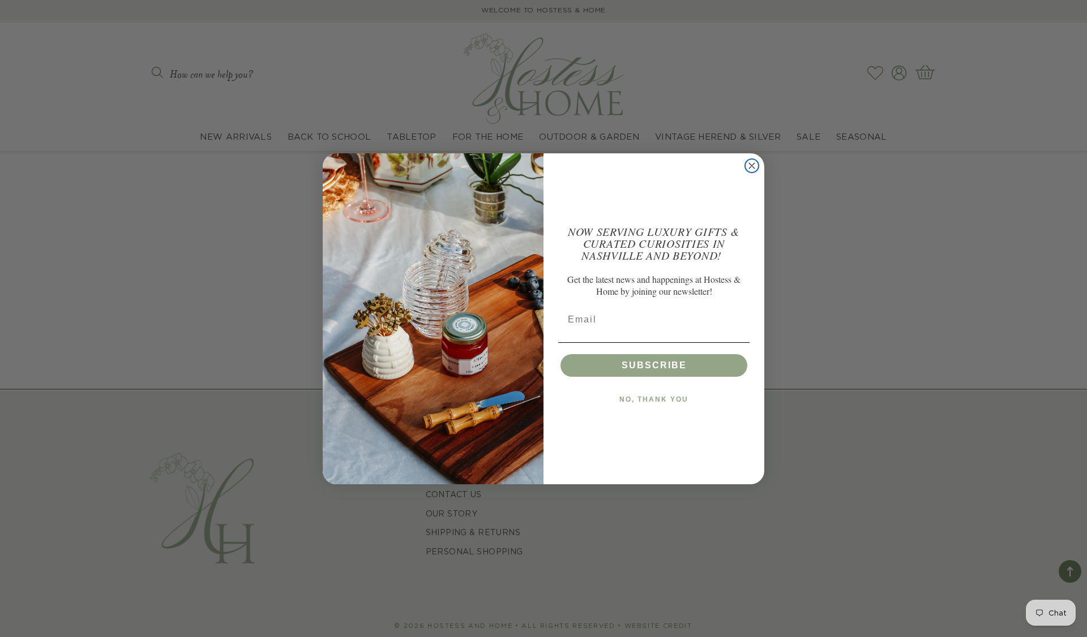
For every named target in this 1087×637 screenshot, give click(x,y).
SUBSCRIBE (654, 365)
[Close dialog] (752, 166)
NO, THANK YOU (653, 399)
